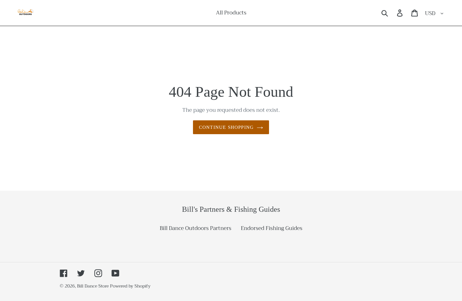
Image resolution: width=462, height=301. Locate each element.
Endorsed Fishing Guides (271, 228)
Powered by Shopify (130, 286)
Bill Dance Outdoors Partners (195, 228)
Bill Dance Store (93, 286)
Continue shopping (226, 127)
